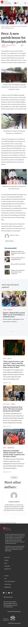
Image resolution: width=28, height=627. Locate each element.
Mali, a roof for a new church (18, 264)
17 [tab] (14, 512)
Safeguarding (7, 587)
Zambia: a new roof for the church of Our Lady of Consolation (17, 272)
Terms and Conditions (9, 581)
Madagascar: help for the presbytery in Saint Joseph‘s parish (18, 253)
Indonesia (11, 447)
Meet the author (10, 241)
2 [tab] (7, 331)
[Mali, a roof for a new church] (7, 265)
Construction (13, 26)
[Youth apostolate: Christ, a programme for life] (7, 259)
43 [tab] (22, 515)
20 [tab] (20, 512)
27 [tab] (12, 513)
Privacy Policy (7, 584)
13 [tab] (5, 512)
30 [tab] (18, 513)
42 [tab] (20, 515)
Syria (13, 404)
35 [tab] (5, 515)
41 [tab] (18, 515)
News (5, 309)
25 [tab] (7, 513)
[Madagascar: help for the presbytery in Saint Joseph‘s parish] (7, 253)
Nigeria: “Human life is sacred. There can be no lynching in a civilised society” (14, 315)
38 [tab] (12, 515)
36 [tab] (7, 515)
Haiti (9, 358)
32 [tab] (22, 513)
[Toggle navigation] (25, 3)
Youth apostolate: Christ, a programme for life (18, 258)
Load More (14, 477)
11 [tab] (24, 510)
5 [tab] (14, 331)
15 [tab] (9, 512)
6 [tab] (16, 331)
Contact (6, 575)
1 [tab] (5, 331)
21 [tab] (22, 512)
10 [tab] (22, 510)
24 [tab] (5, 513)
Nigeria (9, 309)
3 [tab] (9, 331)
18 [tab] (16, 512)
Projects (7, 26)
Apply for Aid (7, 569)
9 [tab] (22, 331)
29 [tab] (16, 513)
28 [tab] (14, 513)
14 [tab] (7, 512)
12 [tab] (3, 512)
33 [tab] (24, 513)
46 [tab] (15, 517)
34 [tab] (3, 515)
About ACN (7, 557)
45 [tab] (13, 517)
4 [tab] (12, 331)
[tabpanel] (14, 308)
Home (2, 26)
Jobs (5, 578)
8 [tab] (20, 331)
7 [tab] (18, 331)
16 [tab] (12, 512)
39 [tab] (14, 515)
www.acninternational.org (14, 611)
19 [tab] (18, 512)
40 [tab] (16, 515)
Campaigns (7, 566)
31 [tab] (20, 513)
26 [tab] (9, 513)
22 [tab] (24, 512)
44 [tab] (24, 515)
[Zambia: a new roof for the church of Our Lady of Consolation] (7, 272)
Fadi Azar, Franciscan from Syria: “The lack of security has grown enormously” (13, 409)
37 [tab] (9, 515)
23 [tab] (3, 513)
